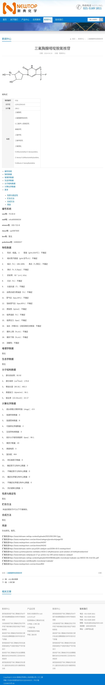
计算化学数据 (10, 187)
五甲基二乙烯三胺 (33, 624)
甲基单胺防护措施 (33, 631)
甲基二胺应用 (31, 635)
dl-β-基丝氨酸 (13, 579)
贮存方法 (10, 198)
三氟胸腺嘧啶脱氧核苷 (14, 573)
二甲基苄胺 (31, 628)
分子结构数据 (10, 184)
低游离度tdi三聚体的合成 (35, 620)
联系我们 (59, 19)
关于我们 (14, 19)
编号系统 (8, 171)
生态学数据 (9, 180)
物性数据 (8, 174)
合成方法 (10, 201)
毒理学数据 (9, 177)
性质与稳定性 (12, 195)
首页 (5, 19)
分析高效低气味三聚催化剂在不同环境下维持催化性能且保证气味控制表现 (13, 627)
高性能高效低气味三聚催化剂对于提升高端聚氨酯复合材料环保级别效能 (13, 617)
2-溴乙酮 (12, 582)
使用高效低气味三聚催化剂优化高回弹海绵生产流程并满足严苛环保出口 (13, 646)
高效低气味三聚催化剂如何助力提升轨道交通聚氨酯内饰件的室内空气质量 (13, 636)
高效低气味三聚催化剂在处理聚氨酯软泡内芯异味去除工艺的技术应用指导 (13, 656)
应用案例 (36, 19)
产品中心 (25, 19)
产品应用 (31, 609)
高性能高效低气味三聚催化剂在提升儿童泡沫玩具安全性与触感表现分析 (13, 666)
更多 (6, 190)
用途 (9, 205)
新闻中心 (48, 19)
